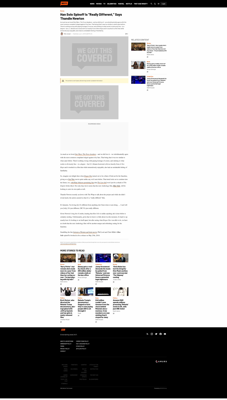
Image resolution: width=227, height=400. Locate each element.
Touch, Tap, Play (63, 380)
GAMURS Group (163, 388)
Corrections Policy (82, 341)
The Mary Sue (94, 375)
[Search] (151, 3)
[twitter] (156, 334)
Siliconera (74, 369)
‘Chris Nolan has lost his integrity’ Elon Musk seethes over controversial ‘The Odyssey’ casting (120, 272)
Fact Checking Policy (82, 344)
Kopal (79, 313)
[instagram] (152, 334)
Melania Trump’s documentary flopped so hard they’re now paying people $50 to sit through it (85, 305)
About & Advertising (66, 341)
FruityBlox (83, 379)
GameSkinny (73, 375)
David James (63, 281)
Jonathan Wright (65, 319)
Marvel (121, 4)
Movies (99, 4)
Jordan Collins (117, 279)
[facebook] (160, 334)
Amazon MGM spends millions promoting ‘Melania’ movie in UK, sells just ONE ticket (120, 304)
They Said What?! (141, 4)
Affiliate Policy (81, 348)
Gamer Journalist (63, 376)
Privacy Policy (65, 348)
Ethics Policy (80, 346)
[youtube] (165, 334)
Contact (63, 351)
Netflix (129, 4)
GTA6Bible (64, 383)
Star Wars (71, 179)
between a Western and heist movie (85, 232)
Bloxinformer (93, 379)
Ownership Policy (65, 344)
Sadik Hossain (99, 281)
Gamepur (84, 365)
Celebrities (111, 4)
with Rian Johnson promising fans (82, 182)
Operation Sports (83, 376)
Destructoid (94, 369)
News (92, 4)
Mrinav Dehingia (82, 277)
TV (104, 4)
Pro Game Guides (64, 365)
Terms (62, 346)
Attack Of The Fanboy (93, 365)
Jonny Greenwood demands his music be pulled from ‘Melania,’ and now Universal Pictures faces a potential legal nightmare (102, 273)
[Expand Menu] (158, 3)
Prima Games (65, 370)
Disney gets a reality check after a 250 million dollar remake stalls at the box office (85, 271)
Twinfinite (74, 365)
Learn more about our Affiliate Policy (68, 243)
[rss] (147, 334)
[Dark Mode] (155, 3)
